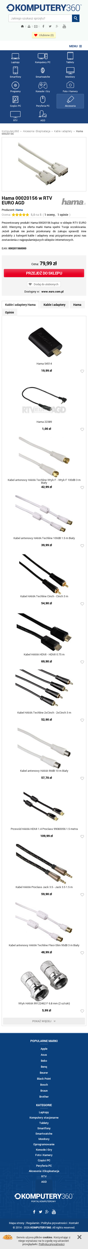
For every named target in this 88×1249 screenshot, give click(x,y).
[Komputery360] (44, 9)
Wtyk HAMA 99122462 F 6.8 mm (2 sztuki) (44, 1003)
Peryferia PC (43, 105)
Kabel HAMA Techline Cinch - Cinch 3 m (44, 596)
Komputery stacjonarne (44, 1117)
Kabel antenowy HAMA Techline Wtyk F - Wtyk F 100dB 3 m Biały (44, 482)
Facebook (43, 26)
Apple (44, 1048)
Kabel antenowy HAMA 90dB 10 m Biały (44, 771)
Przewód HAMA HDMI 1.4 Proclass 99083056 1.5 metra (44, 829)
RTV (15, 120)
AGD (42, 120)
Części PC (15, 105)
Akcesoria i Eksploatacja (36, 131)
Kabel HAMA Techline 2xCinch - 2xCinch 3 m (44, 712)
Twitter (50, 26)
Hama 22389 (44, 422)
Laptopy (15, 62)
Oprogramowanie (43, 1144)
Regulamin (32, 1223)
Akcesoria (70, 105)
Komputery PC (42, 62)
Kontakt (74, 1223)
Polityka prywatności (54, 1223)
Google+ (57, 26)
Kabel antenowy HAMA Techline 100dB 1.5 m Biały (44, 538)
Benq (44, 1066)
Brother (44, 1096)
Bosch (44, 1084)
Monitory (70, 76)
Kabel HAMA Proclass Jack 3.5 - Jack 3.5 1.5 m (44, 887)
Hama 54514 (44, 363)
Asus (44, 1054)
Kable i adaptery (63, 131)
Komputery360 (10, 131)
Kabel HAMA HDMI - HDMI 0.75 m (44, 654)
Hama (19, 210)
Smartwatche (43, 76)
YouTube (64, 26)
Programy (15, 91)
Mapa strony (16, 1223)
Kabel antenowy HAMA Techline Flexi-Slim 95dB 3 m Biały (44, 945)
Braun (44, 1090)
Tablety (70, 62)
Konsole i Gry (43, 91)
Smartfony (15, 76)
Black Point (44, 1078)
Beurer (44, 1072)
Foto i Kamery (70, 91)
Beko (44, 1060)
